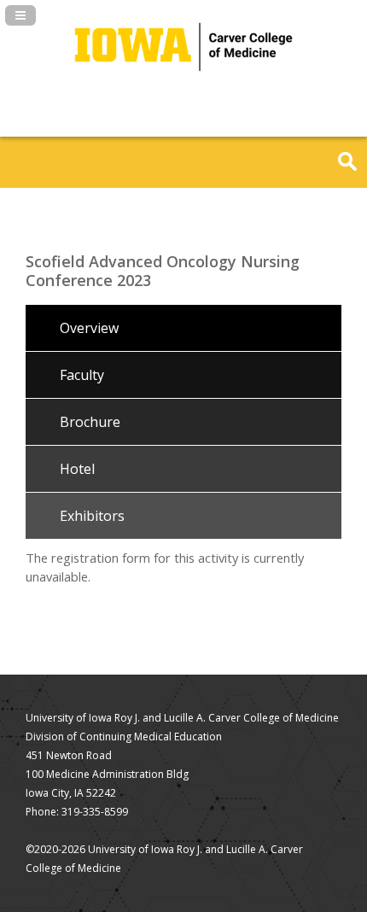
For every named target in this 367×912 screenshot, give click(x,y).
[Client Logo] (183, 85)
